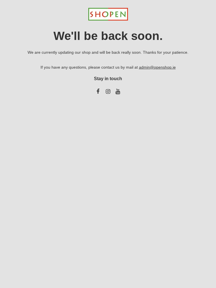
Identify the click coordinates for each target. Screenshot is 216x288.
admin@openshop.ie (157, 67)
